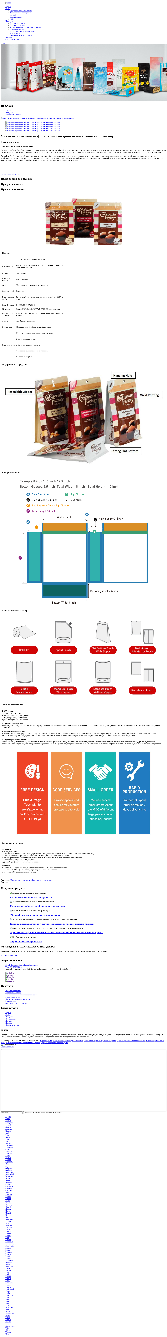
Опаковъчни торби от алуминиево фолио (100, 1041)
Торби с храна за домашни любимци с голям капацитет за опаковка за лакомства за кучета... (56, 932)
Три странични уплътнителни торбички (25, 27)
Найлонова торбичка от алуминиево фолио (23, 1043)
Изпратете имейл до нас (10, 174)
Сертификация (15, 17)
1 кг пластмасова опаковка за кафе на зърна (32, 897)
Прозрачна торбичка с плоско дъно (54, 1043)
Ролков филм (15, 33)
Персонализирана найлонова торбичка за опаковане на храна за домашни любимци (52, 924)
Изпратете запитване (9, 955)
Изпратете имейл (7, 1047)
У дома (8, 7)
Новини (8, 37)
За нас (7, 9)
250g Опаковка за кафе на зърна (26, 941)
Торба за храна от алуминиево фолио (131, 1041)
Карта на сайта (46, 1041)
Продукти (9, 21)
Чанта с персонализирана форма (22, 31)
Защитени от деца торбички (21, 35)
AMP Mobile (58, 1041)
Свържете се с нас (12, 39)
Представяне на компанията (21, 11)
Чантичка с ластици (17, 25)
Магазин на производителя (20, 13)
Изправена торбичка (18, 23)
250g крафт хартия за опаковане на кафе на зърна (35, 915)
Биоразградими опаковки (73, 1041)
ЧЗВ (11, 19)
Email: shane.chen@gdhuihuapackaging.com (21, 965)
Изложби (13, 15)
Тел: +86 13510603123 (13, 967)
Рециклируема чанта (18, 29)
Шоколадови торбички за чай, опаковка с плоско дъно (31, 880)
